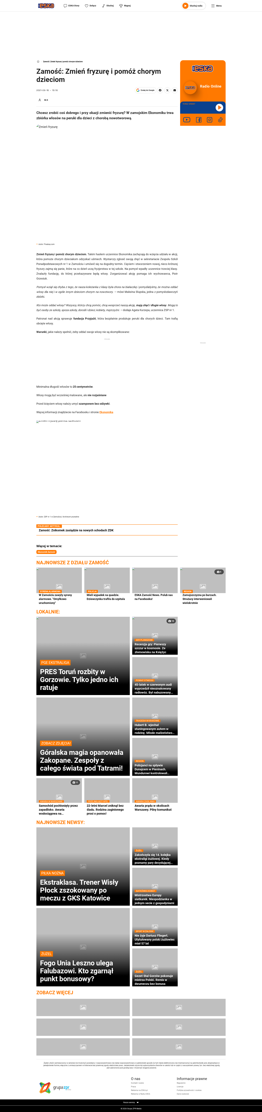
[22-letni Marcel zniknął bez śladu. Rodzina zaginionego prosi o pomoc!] (107, 797)
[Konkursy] (179, 1047)
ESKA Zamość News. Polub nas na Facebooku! (154, 597)
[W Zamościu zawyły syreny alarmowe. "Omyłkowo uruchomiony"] (59, 587)
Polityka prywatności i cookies (189, 1090)
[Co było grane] (83, 1007)
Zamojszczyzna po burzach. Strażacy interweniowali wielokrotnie (200, 598)
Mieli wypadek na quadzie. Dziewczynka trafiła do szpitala (106, 597)
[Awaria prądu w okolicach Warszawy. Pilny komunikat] (155, 797)
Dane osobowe (183, 1094)
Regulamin (181, 1083)
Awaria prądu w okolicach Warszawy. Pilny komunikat (153, 807)
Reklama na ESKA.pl (139, 1090)
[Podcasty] (83, 1047)
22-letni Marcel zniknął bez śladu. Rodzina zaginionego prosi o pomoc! (105, 809)
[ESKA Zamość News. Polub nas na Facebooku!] (155, 587)
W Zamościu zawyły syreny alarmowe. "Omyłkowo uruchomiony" (55, 598)
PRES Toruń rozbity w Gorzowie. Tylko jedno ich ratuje (79, 675)
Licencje (180, 1087)
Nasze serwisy (129, 1102)
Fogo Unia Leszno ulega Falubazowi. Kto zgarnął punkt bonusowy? (76, 967)
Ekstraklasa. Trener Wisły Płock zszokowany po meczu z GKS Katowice (79, 886)
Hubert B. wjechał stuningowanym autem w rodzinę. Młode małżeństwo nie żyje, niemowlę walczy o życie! (153, 729)
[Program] (179, 1007)
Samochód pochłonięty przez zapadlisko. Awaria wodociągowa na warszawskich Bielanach (58, 810)
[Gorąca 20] (179, 1027)
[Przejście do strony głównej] (46, 6)
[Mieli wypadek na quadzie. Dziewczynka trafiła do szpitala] (107, 587)
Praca (133, 1087)
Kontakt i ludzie (137, 1083)
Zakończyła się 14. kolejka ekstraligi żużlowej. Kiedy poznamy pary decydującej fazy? (153, 859)
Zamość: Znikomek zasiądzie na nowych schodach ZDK (76, 530)
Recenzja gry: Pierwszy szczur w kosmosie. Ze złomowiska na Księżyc (150, 648)
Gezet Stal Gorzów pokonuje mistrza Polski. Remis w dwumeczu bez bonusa (154, 980)
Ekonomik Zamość (46, 552)
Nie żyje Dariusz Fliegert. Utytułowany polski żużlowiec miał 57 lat (155, 939)
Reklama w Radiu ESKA (140, 1094)
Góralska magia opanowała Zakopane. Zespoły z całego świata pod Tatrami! (81, 756)
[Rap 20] (83, 1027)
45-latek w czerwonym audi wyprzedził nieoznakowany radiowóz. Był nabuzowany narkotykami (153, 688)
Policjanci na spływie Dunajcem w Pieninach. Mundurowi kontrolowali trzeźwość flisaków (151, 769)
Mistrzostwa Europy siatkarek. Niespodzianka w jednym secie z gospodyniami (154, 899)
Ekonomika (106, 412)
